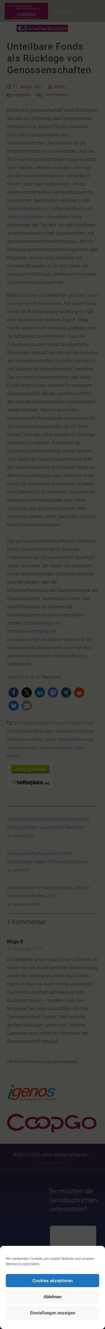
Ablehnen (52, 1296)
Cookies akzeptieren (52, 1280)
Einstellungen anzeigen (52, 1313)
